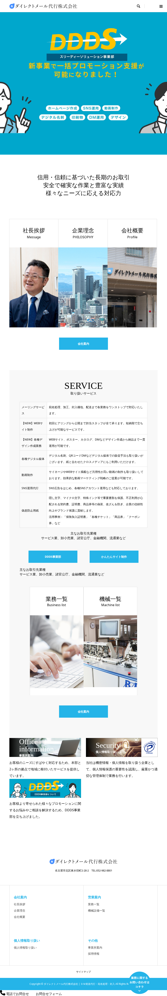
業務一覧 (93, 904)
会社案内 (83, 343)
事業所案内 (95, 947)
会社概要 (19, 917)
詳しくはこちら (83, 85)
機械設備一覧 (96, 910)
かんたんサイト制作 (114, 557)
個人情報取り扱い (25, 947)
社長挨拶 (19, 904)
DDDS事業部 (53, 557)
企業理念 (19, 910)
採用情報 (93, 954)
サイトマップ (83, 971)
